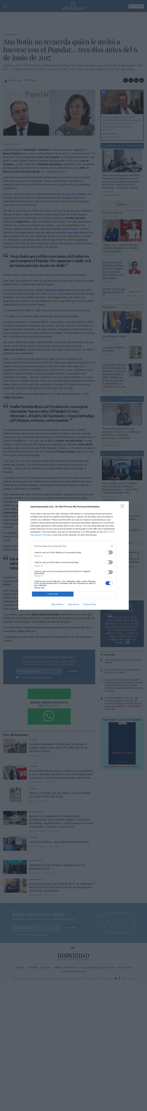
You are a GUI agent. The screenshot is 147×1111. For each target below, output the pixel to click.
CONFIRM (53, 594)
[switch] (109, 552)
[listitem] (73, 546)
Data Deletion (57, 604)
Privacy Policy (90, 604)
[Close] (123, 507)
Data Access (73, 604)
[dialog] (73, 555)
